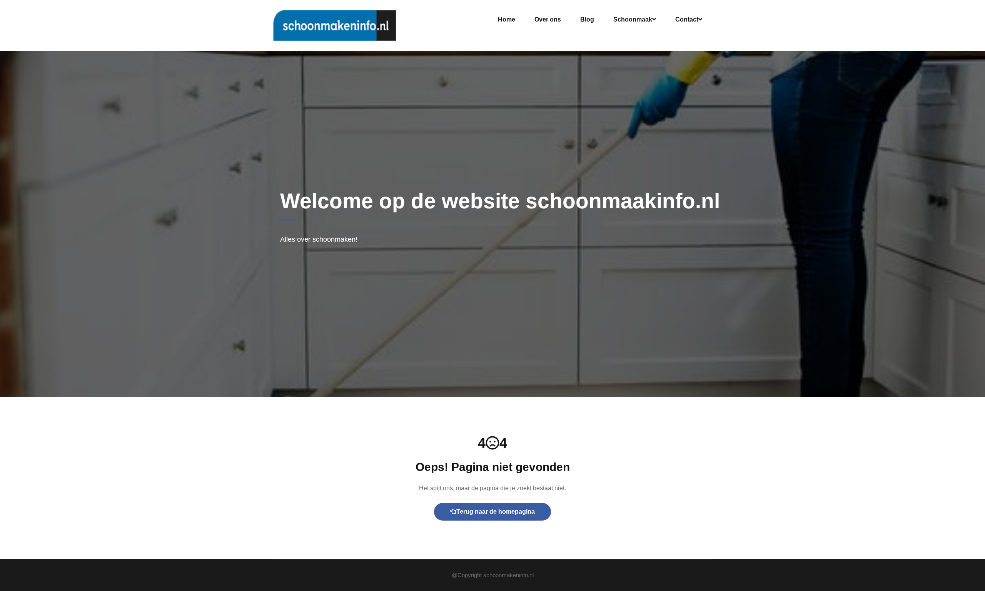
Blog (587, 19)
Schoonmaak (632, 19)
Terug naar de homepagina (495, 511)
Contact (686, 19)
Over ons (547, 19)
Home (506, 19)
